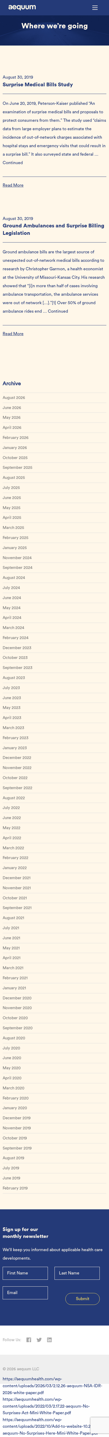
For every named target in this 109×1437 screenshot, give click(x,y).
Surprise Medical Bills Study (38, 84)
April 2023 (12, 718)
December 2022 (17, 758)
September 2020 (18, 1028)
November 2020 (17, 1008)
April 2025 (12, 518)
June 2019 (11, 1178)
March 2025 (13, 528)
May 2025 (11, 508)
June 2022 (12, 818)
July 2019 (11, 1168)
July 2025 (11, 488)
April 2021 (11, 958)
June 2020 (12, 1058)
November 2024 (17, 558)
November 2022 (17, 768)
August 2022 (14, 798)
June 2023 (12, 698)
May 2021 (11, 948)
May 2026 (12, 418)
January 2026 (15, 448)
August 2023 (14, 678)
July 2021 (11, 928)
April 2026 (12, 428)
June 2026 (12, 408)
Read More (13, 185)
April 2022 (12, 838)
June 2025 (12, 498)
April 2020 (12, 1078)
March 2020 (13, 1088)
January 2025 (15, 548)
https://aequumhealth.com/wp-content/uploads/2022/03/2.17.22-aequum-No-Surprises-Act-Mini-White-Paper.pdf (46, 1406)
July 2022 (11, 808)
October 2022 (15, 778)
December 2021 (16, 878)
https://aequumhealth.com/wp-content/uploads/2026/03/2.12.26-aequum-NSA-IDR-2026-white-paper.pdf (52, 1386)
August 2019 (13, 1158)
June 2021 (11, 938)
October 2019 (15, 1138)
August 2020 (14, 1038)
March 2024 (13, 628)
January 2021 (14, 988)
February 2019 (15, 1188)
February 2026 (16, 438)
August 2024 (14, 578)
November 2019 (17, 1128)
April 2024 (12, 618)
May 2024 (12, 608)
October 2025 (15, 458)
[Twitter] (39, 1340)
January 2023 (15, 748)
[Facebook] (28, 1340)
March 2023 (13, 728)
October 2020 (15, 1018)
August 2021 (13, 918)
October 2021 (15, 898)
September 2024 (18, 568)
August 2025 (14, 478)
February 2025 (15, 538)
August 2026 (14, 398)
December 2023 (17, 648)
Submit (82, 1299)
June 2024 (12, 598)
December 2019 (17, 1118)
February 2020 (16, 1098)
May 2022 (11, 828)
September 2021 (17, 908)
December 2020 (17, 998)
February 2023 (15, 738)
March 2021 (13, 968)
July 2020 (11, 1048)
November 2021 (17, 888)
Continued (13, 163)
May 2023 (11, 708)
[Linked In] (49, 1340)
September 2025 (17, 468)
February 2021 (15, 978)
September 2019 (17, 1148)
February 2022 (15, 858)
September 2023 (17, 668)
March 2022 (13, 848)
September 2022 (17, 788)
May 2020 (12, 1068)
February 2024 (16, 638)
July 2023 (11, 688)
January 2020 (15, 1108)
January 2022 (15, 868)
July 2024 (11, 588)
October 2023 (15, 658)
